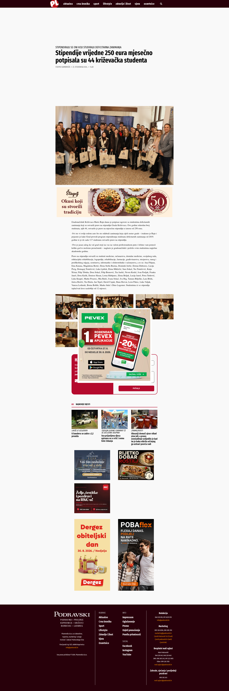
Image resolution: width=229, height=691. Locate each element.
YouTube (126, 654)
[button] (161, 4)
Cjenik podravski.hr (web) (163, 639)
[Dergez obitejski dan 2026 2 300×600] (92, 589)
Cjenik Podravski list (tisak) (163, 636)
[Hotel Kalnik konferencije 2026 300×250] (92, 479)
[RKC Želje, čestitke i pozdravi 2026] (92, 512)
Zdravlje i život (123, 4)
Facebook (127, 646)
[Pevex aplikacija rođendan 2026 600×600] (114, 380)
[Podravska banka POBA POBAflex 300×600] (136, 589)
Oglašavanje (128, 621)
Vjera (137, 4)
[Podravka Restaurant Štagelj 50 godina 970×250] (114, 216)
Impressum (127, 617)
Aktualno (68, 4)
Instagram (127, 650)
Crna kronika (83, 4)
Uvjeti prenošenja (131, 630)
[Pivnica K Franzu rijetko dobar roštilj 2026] (136, 479)
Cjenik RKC (163, 642)
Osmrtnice (149, 4)
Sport (96, 4)
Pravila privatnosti (131, 634)
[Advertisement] (114, 26)
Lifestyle (107, 4)
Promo (125, 625)
